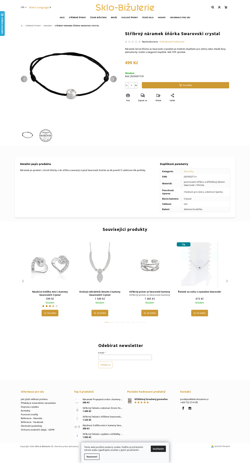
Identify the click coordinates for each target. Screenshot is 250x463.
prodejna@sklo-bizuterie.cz (194, 399)
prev (23, 281)
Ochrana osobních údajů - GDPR (37, 429)
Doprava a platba (30, 406)
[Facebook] (183, 408)
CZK (22, 7)
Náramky (189, 171)
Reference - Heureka (31, 418)
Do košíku (187, 85)
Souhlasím (158, 448)
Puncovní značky (29, 414)
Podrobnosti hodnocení (172, 41)
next (227, 281)
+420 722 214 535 (189, 402)
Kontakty (25, 410)
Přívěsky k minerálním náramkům (38, 403)
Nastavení (91, 456)
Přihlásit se (105, 365)
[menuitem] (62, 17)
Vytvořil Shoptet (222, 446)
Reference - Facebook (32, 422)
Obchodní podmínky (31, 425)
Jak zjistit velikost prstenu (34, 399)
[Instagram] (190, 408)
